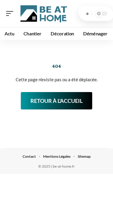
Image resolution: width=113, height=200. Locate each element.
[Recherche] (87, 13)
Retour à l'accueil (56, 100)
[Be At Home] (43, 13)
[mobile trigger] (11, 13)
